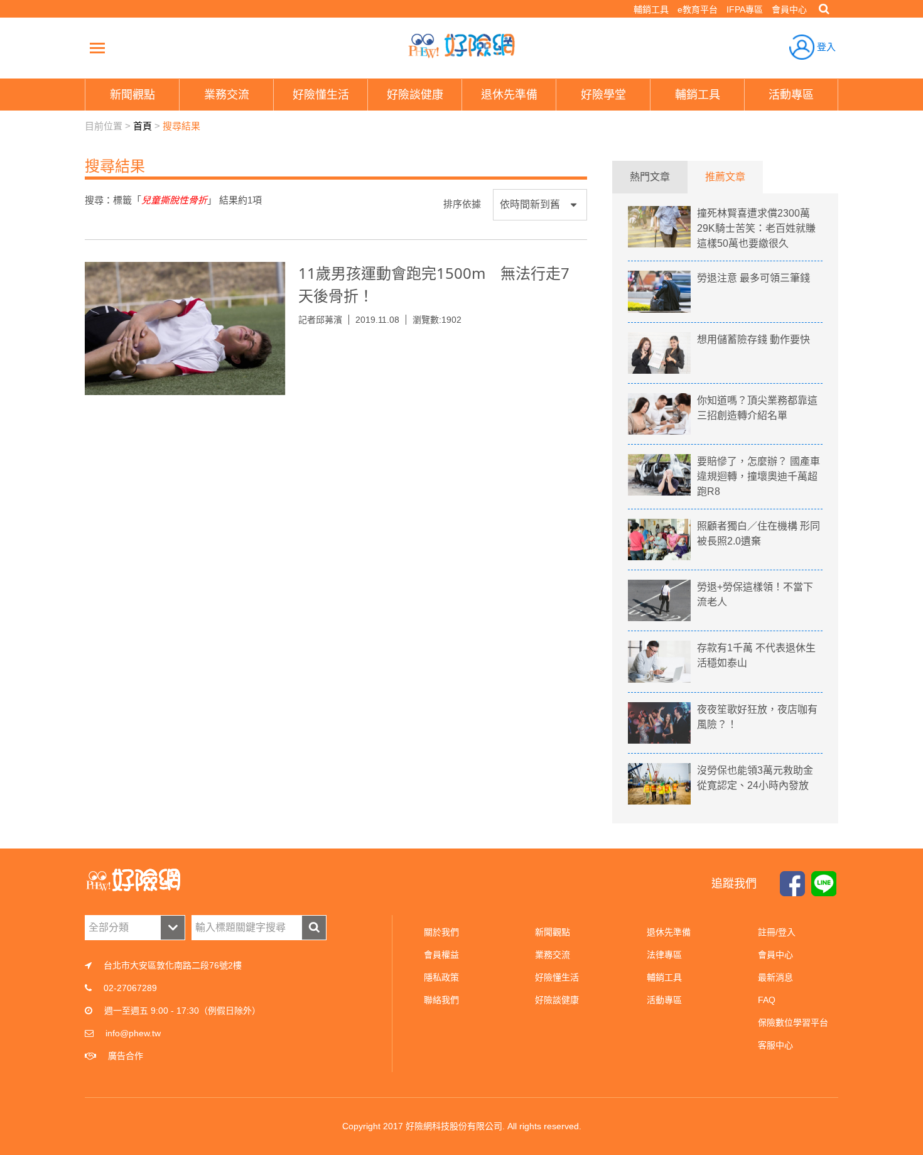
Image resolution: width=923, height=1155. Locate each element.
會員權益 (441, 955)
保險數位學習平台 (793, 1022)
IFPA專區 (744, 9)
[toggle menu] (97, 47)
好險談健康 (557, 1000)
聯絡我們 (441, 1000)
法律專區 (664, 955)
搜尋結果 (181, 126)
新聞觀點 (552, 932)
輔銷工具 (651, 9)
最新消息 (775, 977)
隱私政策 (441, 977)
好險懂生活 (557, 977)
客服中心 (775, 1045)
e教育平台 (697, 9)
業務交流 (552, 955)
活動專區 (664, 1000)
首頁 (142, 126)
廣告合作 (125, 1056)
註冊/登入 (777, 932)
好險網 (461, 45)
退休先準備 (669, 932)
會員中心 (789, 9)
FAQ (766, 1000)
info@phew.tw (133, 1033)
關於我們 (441, 932)
